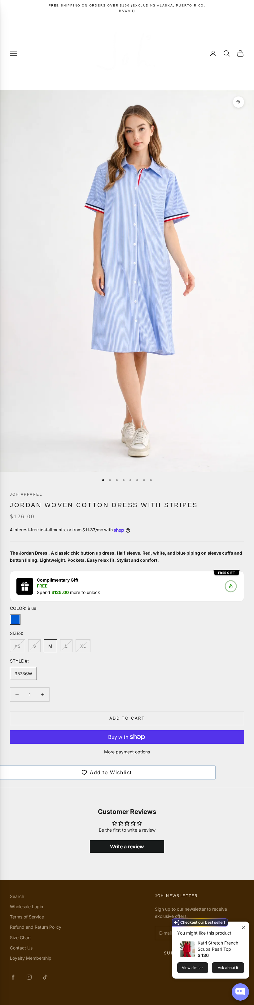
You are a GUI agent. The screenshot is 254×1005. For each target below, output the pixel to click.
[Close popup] (243, 927)
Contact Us (21, 947)
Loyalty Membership (30, 958)
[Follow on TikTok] (45, 977)
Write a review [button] (127, 846)
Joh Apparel (26, 494)
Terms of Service (27, 916)
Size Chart (20, 937)
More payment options (127, 751)
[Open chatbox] (240, 992)
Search (17, 896)
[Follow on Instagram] (29, 977)
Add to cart (127, 718)
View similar (192, 967)
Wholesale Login (26, 906)
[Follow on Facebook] (13, 977)
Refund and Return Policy (35, 927)
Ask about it (228, 967)
